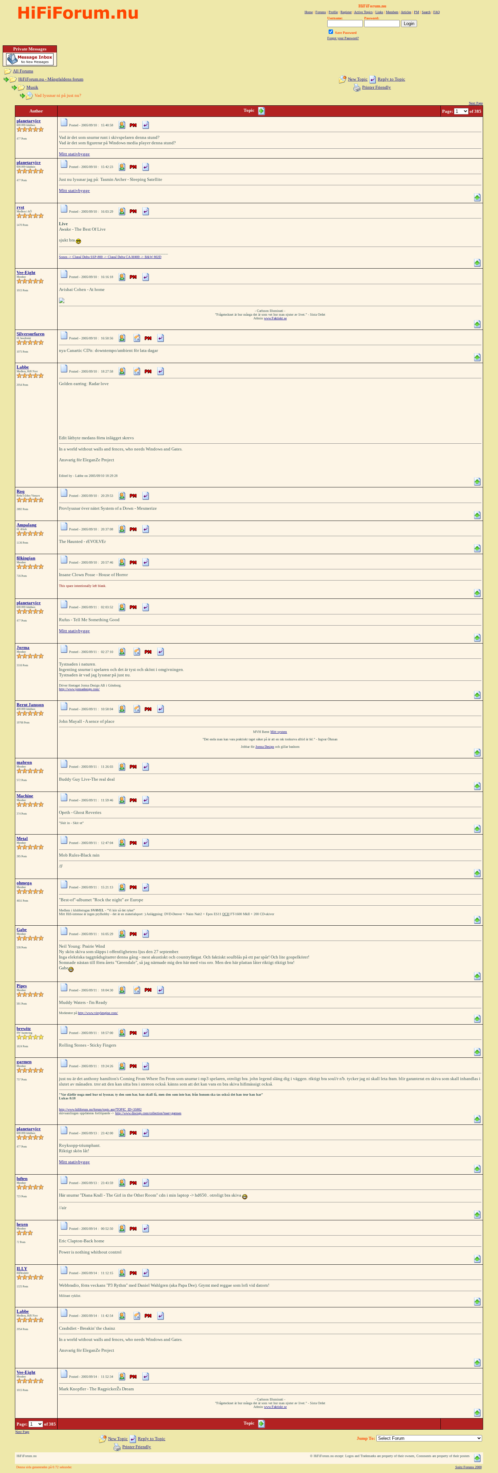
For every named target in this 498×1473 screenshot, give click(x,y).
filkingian (26, 558)
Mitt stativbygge (74, 153)
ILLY (22, 1268)
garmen (24, 1061)
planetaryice (29, 120)
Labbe (23, 367)
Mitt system (278, 732)
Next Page (476, 103)
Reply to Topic (391, 79)
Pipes (22, 985)
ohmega (24, 882)
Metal (22, 838)
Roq (20, 491)
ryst (20, 207)
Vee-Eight (26, 272)
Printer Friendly (376, 87)
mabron (24, 762)
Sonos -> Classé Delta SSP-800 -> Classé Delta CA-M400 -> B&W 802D (110, 257)
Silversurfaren (30, 333)
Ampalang (27, 524)
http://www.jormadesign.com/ (79, 689)
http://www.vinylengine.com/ (98, 1013)
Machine (25, 795)
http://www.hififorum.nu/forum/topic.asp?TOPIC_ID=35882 (100, 1109)
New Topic (358, 79)
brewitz (24, 1028)
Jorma (23, 647)
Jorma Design (264, 747)
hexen (22, 1224)
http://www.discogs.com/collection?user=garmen (148, 1113)
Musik (32, 87)
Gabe (22, 929)
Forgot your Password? (343, 38)
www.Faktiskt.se (275, 318)
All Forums (23, 70)
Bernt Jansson (30, 704)
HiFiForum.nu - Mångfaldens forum (50, 79)
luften (22, 1178)
